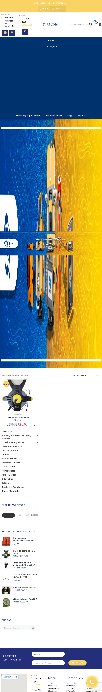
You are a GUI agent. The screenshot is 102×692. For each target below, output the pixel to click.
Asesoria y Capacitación (53, 688)
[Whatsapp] (25, 32)
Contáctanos (59, 3)
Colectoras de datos (12, 446)
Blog (69, 115)
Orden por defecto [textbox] (79, 375)
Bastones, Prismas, (70, 685)
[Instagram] (12, 33)
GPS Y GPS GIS (8, 466)
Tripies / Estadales (11, 491)
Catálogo (49, 46)
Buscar (90, 24)
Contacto (81, 115)
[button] (29, 383)
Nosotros (45, 3)
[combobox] (84, 375)
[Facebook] (5, 33)
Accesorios (7, 431)
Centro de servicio (53, 115)
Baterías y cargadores (13, 442)
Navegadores (8, 471)
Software (6, 483)
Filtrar (8, 515)
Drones (5, 454)
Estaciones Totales (11, 462)
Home (35, 3)
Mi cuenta (59, 9)
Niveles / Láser (9, 475)
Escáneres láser (9, 458)
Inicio (38, 240)
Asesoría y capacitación (28, 115)
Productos (53, 685)
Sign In (45, 9)
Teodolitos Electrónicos (13, 487)
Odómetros (7, 479)
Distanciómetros (10, 450)
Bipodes (70, 688)
